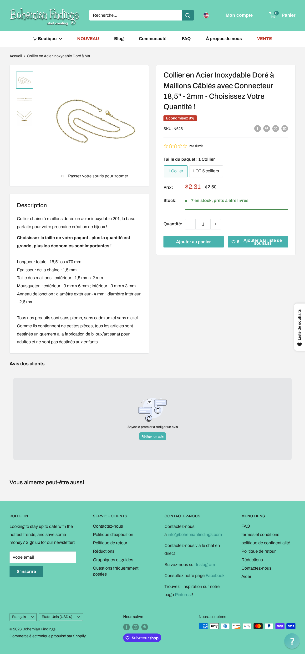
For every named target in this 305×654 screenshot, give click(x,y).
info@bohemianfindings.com (195, 534)
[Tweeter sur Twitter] (275, 128)
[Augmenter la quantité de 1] (216, 224)
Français (19, 617)
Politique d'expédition (113, 534)
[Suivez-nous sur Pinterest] (144, 626)
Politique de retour (110, 543)
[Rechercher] (188, 15)
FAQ (186, 38)
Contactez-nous (108, 526)
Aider (246, 576)
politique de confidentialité (265, 543)
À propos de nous (224, 38)
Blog (119, 38)
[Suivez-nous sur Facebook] (126, 626)
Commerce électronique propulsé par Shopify (48, 636)
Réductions (103, 551)
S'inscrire (26, 571)
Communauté (153, 38)
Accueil (16, 56)
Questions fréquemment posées (115, 571)
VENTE (264, 38)
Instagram (205, 564)
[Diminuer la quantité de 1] (190, 224)
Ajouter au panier (193, 241)
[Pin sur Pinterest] (266, 128)
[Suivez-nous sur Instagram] (135, 626)
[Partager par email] (284, 128)
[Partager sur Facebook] (257, 128)
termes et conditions (260, 534)
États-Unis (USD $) (57, 617)
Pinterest (183, 594)
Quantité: (172, 223)
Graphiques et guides (113, 559)
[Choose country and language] (206, 15)
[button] (292, 641)
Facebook (215, 575)
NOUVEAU (88, 38)
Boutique (47, 38)
